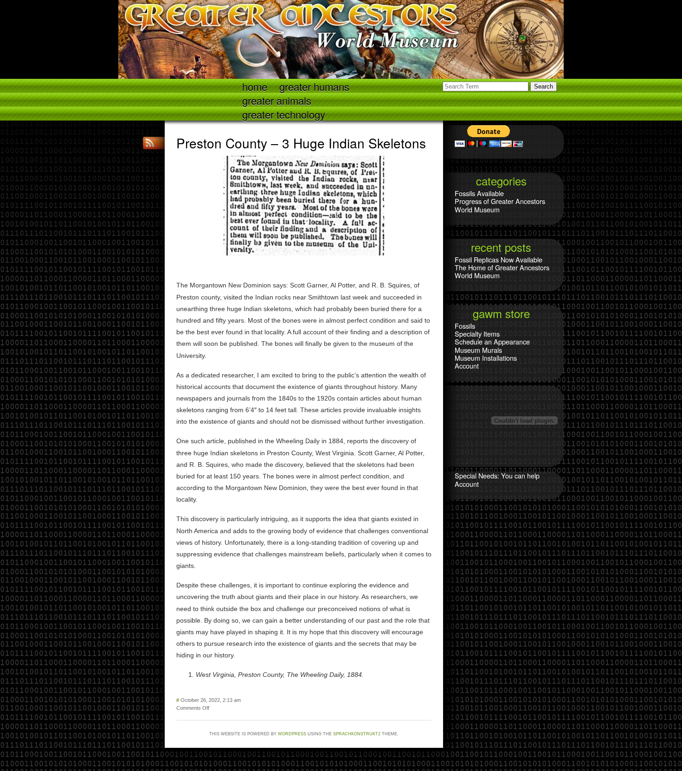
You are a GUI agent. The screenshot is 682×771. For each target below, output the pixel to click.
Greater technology (283, 114)
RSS (151, 143)
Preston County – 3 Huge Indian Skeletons (301, 143)
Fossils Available (479, 193)
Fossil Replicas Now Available (498, 259)
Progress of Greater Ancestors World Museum (500, 205)
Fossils (465, 326)
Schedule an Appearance (492, 341)
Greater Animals (276, 100)
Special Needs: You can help (497, 475)
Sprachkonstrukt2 (356, 734)
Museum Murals (478, 350)
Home (254, 86)
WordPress (292, 734)
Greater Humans (314, 86)
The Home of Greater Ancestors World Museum (502, 271)
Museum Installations (486, 358)
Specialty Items (477, 333)
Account (467, 365)
